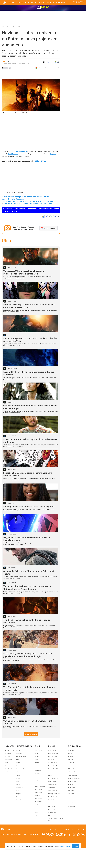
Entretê (34, 2)
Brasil (36, 753)
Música (18, 781)
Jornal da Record (52, 806)
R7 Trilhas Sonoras (73, 769)
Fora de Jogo (8, 759)
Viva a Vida (19, 800)
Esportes (41, 2)
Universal (70, 803)
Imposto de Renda (40, 786)
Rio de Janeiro (38, 801)
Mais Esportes (9, 769)
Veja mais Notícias (31, 734)
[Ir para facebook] (74, 2)
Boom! (50, 775)
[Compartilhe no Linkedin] (49, 62)
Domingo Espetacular (54, 793)
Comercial (70, 756)
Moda (18, 778)
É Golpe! (37, 780)
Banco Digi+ (71, 750)
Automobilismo (9, 750)
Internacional (38, 789)
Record (52, 2)
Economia (37, 774)
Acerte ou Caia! (52, 750)
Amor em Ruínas (52, 756)
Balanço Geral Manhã (54, 766)
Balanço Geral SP (53, 769)
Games (18, 775)
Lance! (7, 766)
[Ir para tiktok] (70, 834)
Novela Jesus (51, 809)
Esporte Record (52, 797)
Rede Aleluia (71, 790)
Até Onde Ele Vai (52, 762)
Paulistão (7, 772)
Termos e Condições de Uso (31, 834)
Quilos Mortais (52, 812)
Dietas (18, 762)
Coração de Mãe (52, 790)
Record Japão (71, 784)
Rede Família (71, 793)
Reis (49, 815)
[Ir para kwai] (57, 834)
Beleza (18, 750)
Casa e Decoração (21, 756)
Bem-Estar (19, 753)
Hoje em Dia (51, 803)
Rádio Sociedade (72, 772)
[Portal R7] (4, 2)
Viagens (18, 793)
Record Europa (72, 781)
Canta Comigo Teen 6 (54, 781)
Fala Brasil (51, 800)
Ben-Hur (50, 772)
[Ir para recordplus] (65, 834)
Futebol (7, 762)
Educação (37, 777)
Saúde (36, 808)
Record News (60, 2)
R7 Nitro (14, 27)
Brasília (20, 2)
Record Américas (72, 775)
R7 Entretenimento (6, 27)
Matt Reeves (13, 154)
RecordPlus (71, 766)
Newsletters (71, 762)
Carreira (70, 753)
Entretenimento (24, 746)
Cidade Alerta (52, 787)
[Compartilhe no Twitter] (43, 62)
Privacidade (19, 834)
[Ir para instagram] (79, 2)
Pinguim (53, 154)
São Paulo (37, 805)
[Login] (83, 2)
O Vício (20, 27)
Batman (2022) (21, 152)
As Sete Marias (52, 759)
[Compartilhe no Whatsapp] (52, 62)
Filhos (18, 772)
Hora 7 (36, 783)
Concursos (37, 766)
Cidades (37, 762)
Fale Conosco (11, 834)
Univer (69, 800)
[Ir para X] (76, 2)
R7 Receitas (19, 787)
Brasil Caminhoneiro (53, 778)
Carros (36, 759)
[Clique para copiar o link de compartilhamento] (58, 62)
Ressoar (70, 797)
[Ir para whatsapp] (78, 834)
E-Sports (7, 756)
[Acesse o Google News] (55, 62)
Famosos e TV (20, 769)
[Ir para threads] (61, 834)
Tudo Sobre (38, 816)
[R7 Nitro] (43, 8)
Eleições (27, 2)
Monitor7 (37, 795)
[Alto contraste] (3, 68)
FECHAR (75, 846)
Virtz (17, 797)
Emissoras (70, 759)
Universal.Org (71, 806)
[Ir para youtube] (83, 834)
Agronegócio (38, 750)
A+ (7, 68)
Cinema (18, 759)
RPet (17, 790)
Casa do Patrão (52, 784)
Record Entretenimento (74, 778)
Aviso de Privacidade (64, 846)
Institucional (74, 746)
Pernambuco (38, 798)
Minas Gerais (38, 792)
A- (10, 68)
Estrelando (19, 766)
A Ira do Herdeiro (53, 753)
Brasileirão (8, 753)
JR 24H (47, 2)
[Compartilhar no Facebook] (46, 62)
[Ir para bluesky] (43, 834)
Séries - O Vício (40, 161)
